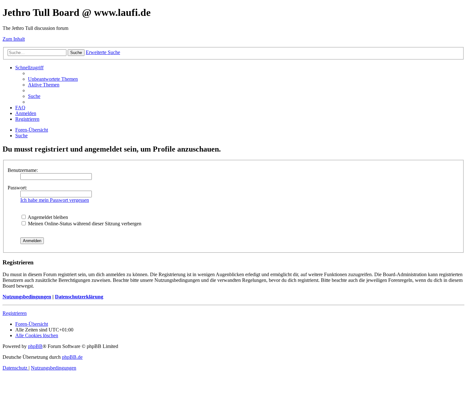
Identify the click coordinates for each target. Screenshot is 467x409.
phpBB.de (72, 357)
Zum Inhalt (14, 39)
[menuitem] (53, 79)
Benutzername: (23, 170)
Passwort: (17, 187)
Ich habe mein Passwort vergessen (54, 200)
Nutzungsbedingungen (27, 296)
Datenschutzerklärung (79, 296)
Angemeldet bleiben (47, 217)
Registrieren (15, 313)
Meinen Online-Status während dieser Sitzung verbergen (84, 223)
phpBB (35, 346)
